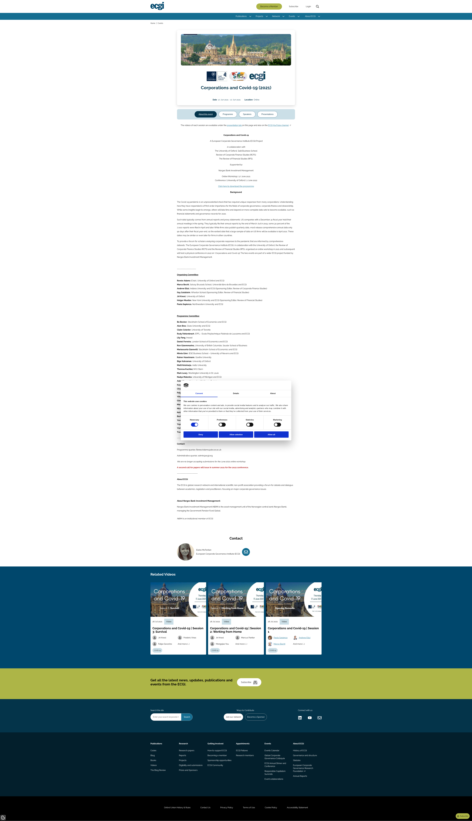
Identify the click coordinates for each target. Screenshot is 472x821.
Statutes (297, 760)
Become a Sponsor (256, 717)
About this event (206, 114)
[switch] (222, 425)
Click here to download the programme (236, 186)
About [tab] (273, 393)
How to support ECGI (217, 750)
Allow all (271, 434)
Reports (182, 755)
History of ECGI (300, 750)
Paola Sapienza (281, 638)
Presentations (267, 114)
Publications (241, 16)
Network (276, 16)
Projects (259, 16)
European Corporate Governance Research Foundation (303, 768)
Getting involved (215, 743)
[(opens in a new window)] (217, 76)
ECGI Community (215, 765)
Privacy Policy (226, 807)
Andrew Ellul (304, 638)
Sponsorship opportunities (219, 760)
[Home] (157, 6)
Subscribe (293, 6)
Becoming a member (217, 755)
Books (153, 760)
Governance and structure (305, 755)
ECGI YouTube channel (278, 125)
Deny (201, 434)
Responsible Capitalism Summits (275, 772)
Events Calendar (272, 750)
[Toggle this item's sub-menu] (250, 16)
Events (292, 16)
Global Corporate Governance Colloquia (275, 757)
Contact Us (205, 807)
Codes (153, 750)
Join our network (233, 717)
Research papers (186, 750)
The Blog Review (158, 770)
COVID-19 (157, 650)
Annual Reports (300, 776)
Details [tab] (236, 393)
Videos (153, 765)
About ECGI (310, 16)
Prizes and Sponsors (188, 770)
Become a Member (269, 6)
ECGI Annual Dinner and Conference (275, 764)
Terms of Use (249, 807)
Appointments (243, 743)
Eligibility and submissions (191, 765)
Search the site (157, 710)
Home (152, 23)
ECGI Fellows (242, 750)
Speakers (247, 114)
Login (308, 6)
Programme (228, 114)
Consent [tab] (199, 393)
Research (183, 743)
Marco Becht (279, 644)
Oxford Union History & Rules (177, 807)
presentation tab (234, 125)
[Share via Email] (320, 718)
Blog (152, 755)
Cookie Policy (271, 807)
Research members (245, 755)
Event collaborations (274, 779)
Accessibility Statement (297, 807)
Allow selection (236, 434)
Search (317, 6)
